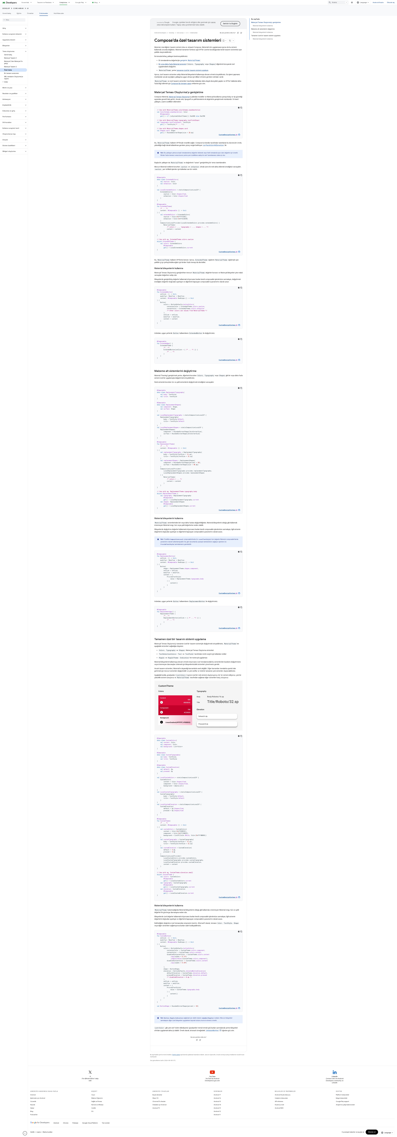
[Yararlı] (238, 32)
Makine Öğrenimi (97, 1098)
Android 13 (217, 1108)
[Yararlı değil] (241, 32)
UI (28, 8)
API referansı (279, 1101)
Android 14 (217, 1105)
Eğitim (19, 13)
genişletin (190, 60)
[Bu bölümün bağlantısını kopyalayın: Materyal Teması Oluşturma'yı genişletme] (205, 92)
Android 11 (217, 1115)
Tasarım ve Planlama (44, 2)
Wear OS (155, 1098)
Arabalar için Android (159, 1105)
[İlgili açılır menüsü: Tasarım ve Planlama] (54, 2)
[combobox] (338, 2)
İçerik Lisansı (176, 1055)
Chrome (65, 1123)
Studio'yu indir (279, 1105)
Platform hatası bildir (342, 1095)
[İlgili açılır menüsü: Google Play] (87, 2)
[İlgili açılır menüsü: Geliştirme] (70, 2)
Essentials (25, 2)
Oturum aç (391, 2)
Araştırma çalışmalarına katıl (345, 1105)
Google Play (79, 2)
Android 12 (217, 1111)
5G (92, 1111)
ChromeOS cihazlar (159, 1101)
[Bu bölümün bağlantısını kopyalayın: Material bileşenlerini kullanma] (185, 268)
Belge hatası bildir (341, 1098)
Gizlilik (93, 1108)
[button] (12, 28)
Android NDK (279, 1108)
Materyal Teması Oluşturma (179, 97)
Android (33, 1095)
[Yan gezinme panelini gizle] (25, 1133)
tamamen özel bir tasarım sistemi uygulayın (192, 70)
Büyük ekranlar (157, 1095)
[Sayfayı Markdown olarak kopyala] (230, 40)
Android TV (156, 1108)
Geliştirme (63, 2)
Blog (96, 2)
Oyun (93, 1095)
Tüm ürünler (106, 1123)
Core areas (18, 8)
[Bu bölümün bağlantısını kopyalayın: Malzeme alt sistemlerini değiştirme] (198, 371)
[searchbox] (13, 20)
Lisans (39, 1132)
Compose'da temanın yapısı (181, 84)
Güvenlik (33, 1101)
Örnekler (30, 13)
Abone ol (372, 1132)
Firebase (75, 1123)
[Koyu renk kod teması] (239, 107)
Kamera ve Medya (97, 1105)
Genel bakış (6, 13)
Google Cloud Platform (90, 1123)
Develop (6, 8)
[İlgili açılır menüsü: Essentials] (32, 2)
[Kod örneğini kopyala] (241, 107)
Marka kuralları (47, 1132)
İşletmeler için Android (37, 1098)
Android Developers (160, 33)
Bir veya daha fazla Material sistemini (172, 64)
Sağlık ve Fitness (96, 1101)
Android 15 (217, 1101)
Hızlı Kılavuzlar (59, 13)
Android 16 (217, 1098)
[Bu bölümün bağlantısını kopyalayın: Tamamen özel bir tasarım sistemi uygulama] (208, 639)
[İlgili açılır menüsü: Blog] (100, 2)
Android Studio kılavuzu (282, 1095)
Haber (32, 1108)
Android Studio (378, 2)
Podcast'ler (34, 1115)
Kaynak (32, 1105)
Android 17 (217, 1095)
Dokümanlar (43, 13)
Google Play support (342, 1101)
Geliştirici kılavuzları (281, 1098)
